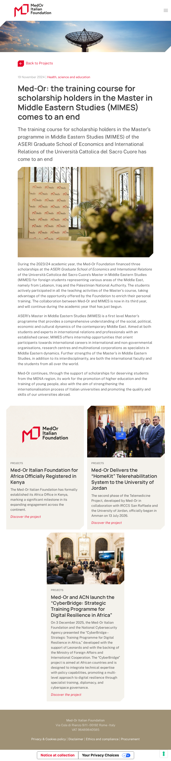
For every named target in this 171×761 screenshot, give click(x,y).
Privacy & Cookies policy (48, 739)
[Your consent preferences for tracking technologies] (164, 754)
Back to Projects (39, 63)
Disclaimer (75, 739)
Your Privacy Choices (100, 755)
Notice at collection (58, 755)
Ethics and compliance (102, 739)
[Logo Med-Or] (33, 10)
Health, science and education (68, 77)
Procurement (130, 739)
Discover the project (25, 517)
